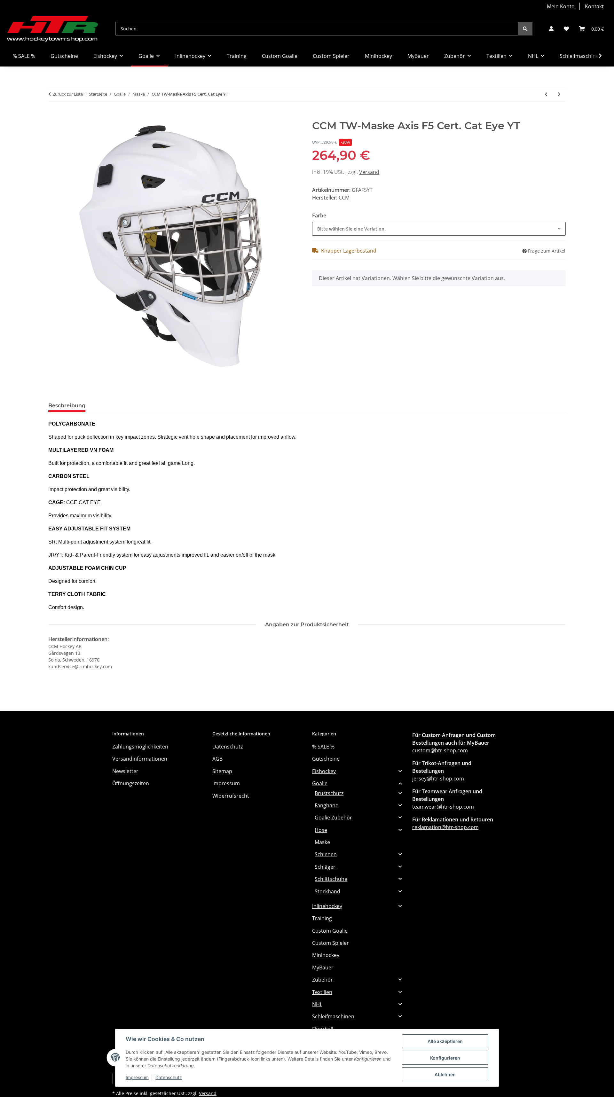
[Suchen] (525, 28)
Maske (322, 842)
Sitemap (222, 771)
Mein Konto (561, 6)
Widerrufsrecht (230, 795)
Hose (321, 830)
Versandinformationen (139, 758)
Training (322, 918)
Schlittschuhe (331, 878)
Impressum (137, 1077)
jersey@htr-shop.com (438, 778)
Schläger (325, 866)
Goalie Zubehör (333, 817)
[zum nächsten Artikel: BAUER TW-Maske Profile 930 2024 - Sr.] (559, 94)
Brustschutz (329, 793)
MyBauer (323, 967)
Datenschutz (168, 1077)
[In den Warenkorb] (53, 116)
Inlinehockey (327, 906)
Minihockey (325, 955)
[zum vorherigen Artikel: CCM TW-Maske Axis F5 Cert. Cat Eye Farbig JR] (546, 94)
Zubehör (322, 979)
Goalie (319, 783)
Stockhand (327, 891)
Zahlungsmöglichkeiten (140, 746)
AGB (217, 758)
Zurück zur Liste (68, 94)
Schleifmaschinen (333, 1016)
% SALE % (323, 746)
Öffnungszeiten (130, 783)
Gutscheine (326, 758)
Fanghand (327, 805)
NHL (317, 1004)
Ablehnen (445, 1074)
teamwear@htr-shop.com (443, 806)
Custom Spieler (330, 942)
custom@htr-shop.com (440, 750)
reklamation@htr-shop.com (445, 827)
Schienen (326, 854)
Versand (369, 172)
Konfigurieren (445, 1058)
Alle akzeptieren (445, 1041)
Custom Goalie (330, 930)
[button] (551, 28)
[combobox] (439, 229)
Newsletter (125, 771)
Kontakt (594, 6)
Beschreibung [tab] (66, 406)
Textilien (322, 992)
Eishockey (324, 771)
